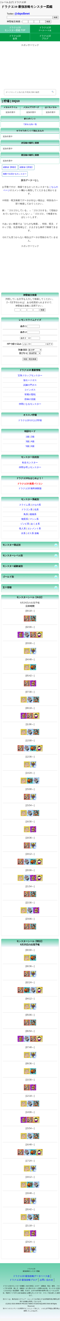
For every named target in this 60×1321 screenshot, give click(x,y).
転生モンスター (30, 462)
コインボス (30, 390)
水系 (23, 533)
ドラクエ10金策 (15, 37)
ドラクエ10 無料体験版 (30, 488)
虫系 (36, 509)
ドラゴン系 (27, 509)
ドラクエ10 (45, 28)
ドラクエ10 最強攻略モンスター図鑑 (26, 6)
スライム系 (24, 505)
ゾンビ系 (24, 524)
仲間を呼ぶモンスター (30, 467)
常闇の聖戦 (30, 394)
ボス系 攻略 (33, 533)
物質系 (24, 519)
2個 (32, 436)
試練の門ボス (30, 385)
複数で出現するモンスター (15, 174)
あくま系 (35, 524)
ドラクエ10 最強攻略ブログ (23, 1280)
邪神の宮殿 (30, 399)
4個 (32, 441)
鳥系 (26, 514)
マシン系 (34, 519)
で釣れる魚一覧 (30, 124)
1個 (27, 436)
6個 (32, 446)
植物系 (33, 514)
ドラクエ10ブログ (45, 37)
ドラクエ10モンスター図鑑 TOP (15, 28)
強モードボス (30, 380)
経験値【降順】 (10, 167)
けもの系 (36, 505)
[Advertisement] (30, 66)
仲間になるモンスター (30, 404)
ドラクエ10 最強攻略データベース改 (31, 1276)
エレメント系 (34, 528)
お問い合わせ (46, 1280)
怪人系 (22, 528)
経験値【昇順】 (26, 167)
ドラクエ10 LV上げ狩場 (30, 420)
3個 (27, 441)
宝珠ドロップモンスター (30, 375)
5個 (27, 446)
